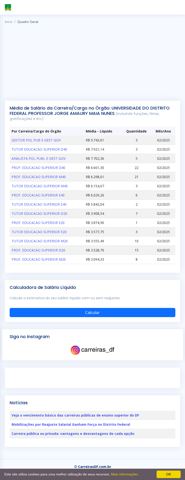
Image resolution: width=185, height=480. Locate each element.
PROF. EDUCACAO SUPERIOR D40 (38, 167)
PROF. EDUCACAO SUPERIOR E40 (38, 195)
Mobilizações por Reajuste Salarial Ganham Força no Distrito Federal (71, 424)
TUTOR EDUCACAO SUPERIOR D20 (39, 213)
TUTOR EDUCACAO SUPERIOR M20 (40, 241)
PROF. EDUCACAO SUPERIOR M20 (39, 259)
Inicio (9, 22)
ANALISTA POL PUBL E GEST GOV (39, 158)
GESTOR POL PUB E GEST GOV (36, 140)
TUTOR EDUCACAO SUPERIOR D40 (39, 149)
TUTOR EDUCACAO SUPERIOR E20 (39, 232)
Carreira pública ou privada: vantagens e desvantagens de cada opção (73, 433)
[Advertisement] (92, 62)
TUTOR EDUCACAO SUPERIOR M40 (40, 186)
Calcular (92, 312)
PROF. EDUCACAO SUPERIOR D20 (38, 250)
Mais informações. (125, 474)
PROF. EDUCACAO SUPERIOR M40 (39, 176)
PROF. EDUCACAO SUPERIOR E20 (38, 222)
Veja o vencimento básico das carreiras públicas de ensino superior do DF (75, 415)
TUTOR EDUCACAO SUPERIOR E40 (39, 204)
